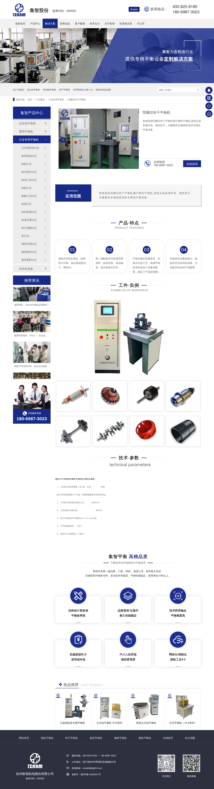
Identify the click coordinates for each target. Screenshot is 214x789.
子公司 (140, 23)
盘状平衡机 (96, 738)
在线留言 (168, 738)
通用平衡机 (26, 131)
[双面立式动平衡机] (146, 706)
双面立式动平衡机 (146, 723)
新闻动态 (65, 23)
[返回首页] (208, 113)
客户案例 (80, 23)
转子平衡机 (64, 89)
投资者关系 (126, 23)
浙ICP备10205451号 (91, 774)
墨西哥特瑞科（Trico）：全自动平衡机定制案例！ (38, 328)
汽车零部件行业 (30, 148)
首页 (29, 99)
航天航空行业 (29, 172)
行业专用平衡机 (57, 99)
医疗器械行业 (29, 228)
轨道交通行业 (29, 220)
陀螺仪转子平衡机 (77, 99)
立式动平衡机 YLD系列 (109, 723)
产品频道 (40, 99)
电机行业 (26, 164)
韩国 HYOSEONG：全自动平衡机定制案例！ (36, 358)
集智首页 (20, 23)
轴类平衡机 (120, 738)
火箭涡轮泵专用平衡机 (72, 723)
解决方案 (50, 23)
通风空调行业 (29, 244)
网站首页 (24, 738)
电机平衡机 (47, 738)
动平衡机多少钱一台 (83, 89)
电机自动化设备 (103, 89)
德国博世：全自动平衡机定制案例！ (31, 297)
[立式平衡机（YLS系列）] (183, 706)
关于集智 (110, 23)
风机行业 (26, 188)
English (134, 9)
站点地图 (190, 738)
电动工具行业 (29, 180)
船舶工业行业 (29, 196)
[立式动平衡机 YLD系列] (109, 706)
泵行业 (25, 236)
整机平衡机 (145, 738)
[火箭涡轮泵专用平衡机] (72, 706)
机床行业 (26, 204)
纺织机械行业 (29, 212)
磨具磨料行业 (29, 260)
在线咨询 (192, 164)
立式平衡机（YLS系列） (183, 723)
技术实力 (95, 23)
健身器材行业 (29, 252)
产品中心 (35, 23)
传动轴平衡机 (49, 89)
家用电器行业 (29, 156)
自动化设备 (26, 268)
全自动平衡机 (33, 89)
